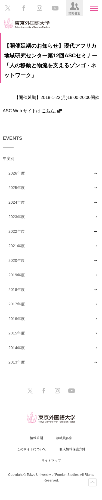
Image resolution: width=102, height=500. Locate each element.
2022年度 (16, 231)
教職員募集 (64, 438)
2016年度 (16, 318)
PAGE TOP (92, 482)
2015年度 (16, 333)
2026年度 (16, 173)
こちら (49, 111)
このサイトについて (31, 449)
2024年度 (16, 202)
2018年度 (16, 289)
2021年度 (16, 246)
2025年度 (16, 187)
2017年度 (16, 304)
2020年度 (16, 260)
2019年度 (16, 275)
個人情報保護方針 (72, 449)
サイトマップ (51, 460)
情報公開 (36, 438)
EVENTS (12, 138)
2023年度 (16, 217)
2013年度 (16, 362)
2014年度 (16, 348)
